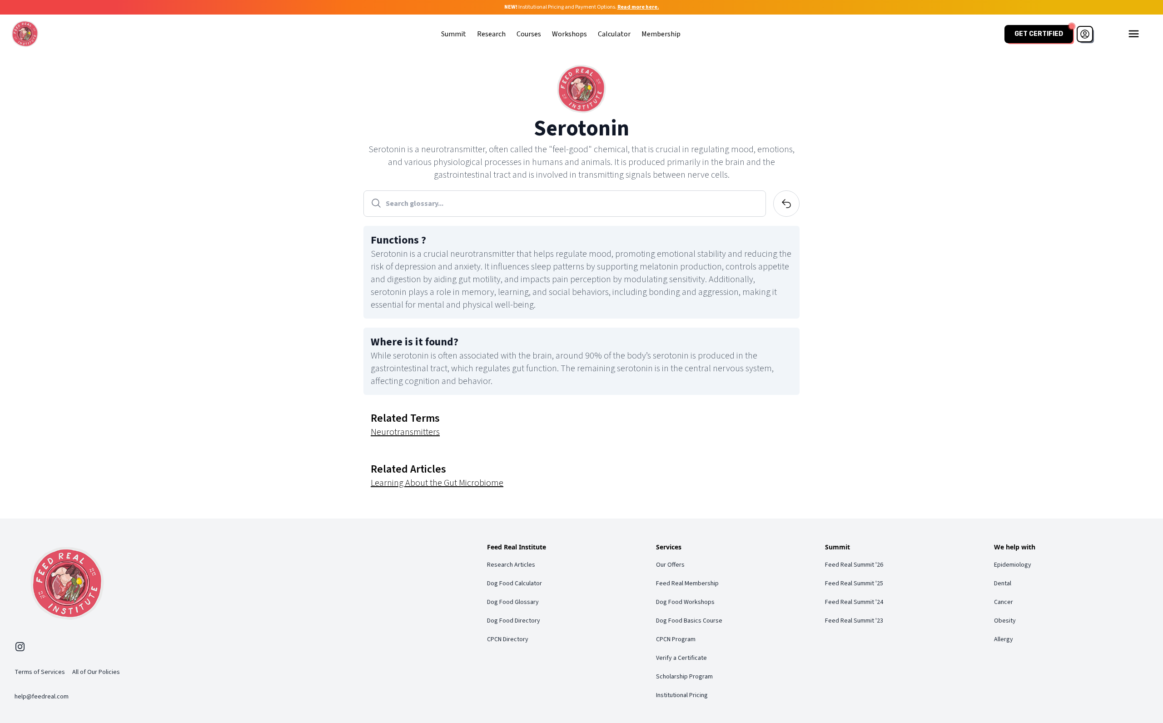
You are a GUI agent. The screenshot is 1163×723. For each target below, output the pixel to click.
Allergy (1003, 639)
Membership (661, 34)
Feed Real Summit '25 (854, 583)
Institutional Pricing (682, 695)
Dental (1002, 583)
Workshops (569, 34)
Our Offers (670, 564)
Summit (453, 34)
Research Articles (511, 564)
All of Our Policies (96, 672)
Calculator (614, 34)
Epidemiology (1012, 564)
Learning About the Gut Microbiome (437, 483)
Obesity (1005, 620)
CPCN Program (676, 639)
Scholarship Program (684, 676)
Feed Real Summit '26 (854, 564)
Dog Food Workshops (685, 602)
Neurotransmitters (405, 432)
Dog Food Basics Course (689, 620)
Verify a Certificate (681, 658)
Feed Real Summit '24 (854, 602)
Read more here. (638, 7)
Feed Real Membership (687, 583)
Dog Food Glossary (513, 602)
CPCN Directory (507, 639)
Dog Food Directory (513, 620)
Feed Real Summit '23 (854, 620)
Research (491, 34)
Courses (529, 34)
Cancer (1003, 602)
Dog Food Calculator (514, 583)
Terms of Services (40, 672)
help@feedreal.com (42, 696)
